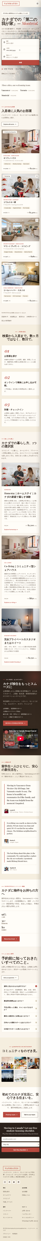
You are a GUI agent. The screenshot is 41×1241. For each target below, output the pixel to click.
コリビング (6, 1198)
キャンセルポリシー (28, 1217)
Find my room (10, 1115)
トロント (5, 1214)
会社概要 (24, 1191)
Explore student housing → (12, 662)
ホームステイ (7, 1195)
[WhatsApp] (14, 1182)
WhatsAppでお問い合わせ (30, 1221)
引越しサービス (7, 1202)
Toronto (27, 90)
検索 (20, 62)
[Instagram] (5, 1182)
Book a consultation (14, 723)
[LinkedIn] (18, 1182)
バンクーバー (7, 1210)
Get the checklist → (20, 1150)
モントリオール (7, 1217)
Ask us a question (9, 977)
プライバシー (6, 1233)
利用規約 (14, 1233)
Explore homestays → (11, 529)
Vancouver (10, 90)
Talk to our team (29, 1115)
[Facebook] (9, 1182)
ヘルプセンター (26, 1214)
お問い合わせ (26, 1210)
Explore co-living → (10, 602)
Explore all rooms (9, 124)
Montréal (9, 95)
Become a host (9, 939)
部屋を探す (6, 1191)
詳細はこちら (26, 1195)
